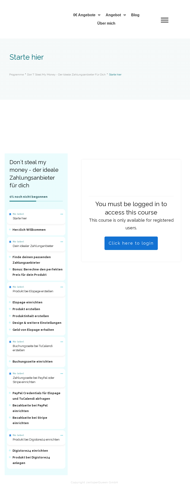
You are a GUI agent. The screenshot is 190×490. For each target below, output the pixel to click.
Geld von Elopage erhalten (33, 329)
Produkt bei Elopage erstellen (33, 291)
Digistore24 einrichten (30, 450)
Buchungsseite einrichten (33, 361)
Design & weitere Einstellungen (37, 323)
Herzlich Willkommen (29, 229)
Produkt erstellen (26, 309)
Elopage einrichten (27, 302)
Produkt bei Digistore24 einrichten (36, 439)
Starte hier (20, 218)
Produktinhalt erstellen (31, 316)
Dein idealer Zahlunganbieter (33, 246)
